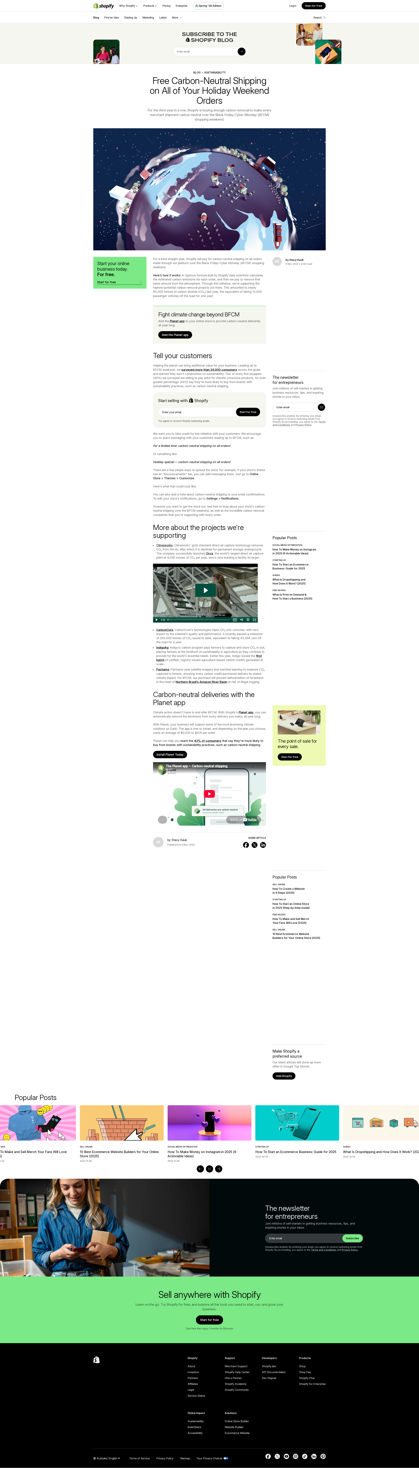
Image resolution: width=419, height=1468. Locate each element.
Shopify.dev (269, 1366)
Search (317, 17)
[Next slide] (218, 1169)
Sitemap (185, 1458)
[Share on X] (254, 845)
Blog (96, 17)
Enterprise (181, 5)
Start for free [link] (248, 412)
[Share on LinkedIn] (263, 845)
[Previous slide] (200, 1169)
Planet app (177, 321)
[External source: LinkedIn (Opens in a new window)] (314, 1456)
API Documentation (274, 1372)
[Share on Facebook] (246, 845)
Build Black (194, 1427)
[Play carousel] (209, 1169)
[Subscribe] (242, 51)
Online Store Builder (237, 1421)
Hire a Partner (233, 1378)
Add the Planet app (175, 335)
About (191, 1366)
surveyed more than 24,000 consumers (209, 369)
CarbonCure (164, 630)
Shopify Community (237, 1389)
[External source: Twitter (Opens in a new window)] (277, 1456)
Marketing (148, 17)
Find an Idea (111, 17)
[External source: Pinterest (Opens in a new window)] (323, 1456)
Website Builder (234, 1427)
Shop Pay (305, 1372)
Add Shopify (284, 1076)
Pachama (162, 669)
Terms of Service (139, 1458)
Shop (302, 1366)
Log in (292, 5)
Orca (209, 553)
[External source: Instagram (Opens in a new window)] (295, 1456)
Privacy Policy (303, 424)
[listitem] (209, 1131)
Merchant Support (236, 1366)
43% (197, 741)
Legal (191, 1389)
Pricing (166, 5)
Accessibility (195, 1433)
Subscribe (352, 1238)
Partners (193, 1378)
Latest (163, 17)
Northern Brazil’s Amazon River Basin (201, 682)
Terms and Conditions (324, 1249)
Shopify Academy (235, 1384)
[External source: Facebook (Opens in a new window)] (268, 1456)
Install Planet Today (170, 754)
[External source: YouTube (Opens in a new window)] (286, 1456)
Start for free (313, 5)
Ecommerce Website (237, 1433)
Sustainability (196, 1421)
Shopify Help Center (237, 1372)
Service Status (196, 1395)
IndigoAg (162, 647)
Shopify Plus (307, 1378)
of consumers (211, 741)
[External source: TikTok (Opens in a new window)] (304, 1456)
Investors (193, 1372)
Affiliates (193, 1384)
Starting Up (130, 17)
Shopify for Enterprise (312, 1384)
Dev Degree (269, 1378)
